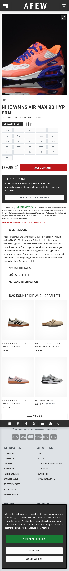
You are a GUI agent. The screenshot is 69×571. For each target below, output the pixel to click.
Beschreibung (18, 229)
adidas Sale (9, 469)
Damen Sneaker (11, 479)
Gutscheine (9, 453)
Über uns (42, 459)
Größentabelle (19, 275)
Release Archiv (10, 489)
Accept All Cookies (34, 539)
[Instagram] (18, 423)
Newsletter (43, 474)
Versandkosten (25, 207)
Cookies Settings (34, 559)
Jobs (39, 453)
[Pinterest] (51, 423)
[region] (34, 536)
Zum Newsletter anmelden (34, 197)
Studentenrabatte (46, 479)
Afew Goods (43, 469)
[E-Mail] (59, 423)
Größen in (11, 124)
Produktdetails (19, 268)
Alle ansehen (34, 416)
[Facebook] (10, 423)
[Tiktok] (26, 423)
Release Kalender (12, 484)
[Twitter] (34, 423)
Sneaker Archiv (11, 494)
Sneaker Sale (10, 459)
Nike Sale (8, 464)
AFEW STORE (35, 5)
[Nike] (5, 100)
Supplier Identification (39, 528)
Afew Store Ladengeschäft (50, 464)
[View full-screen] (63, 17)
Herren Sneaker (11, 474)
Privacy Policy (20, 528)
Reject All (34, 551)
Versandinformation (23, 281)
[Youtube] (43, 423)
